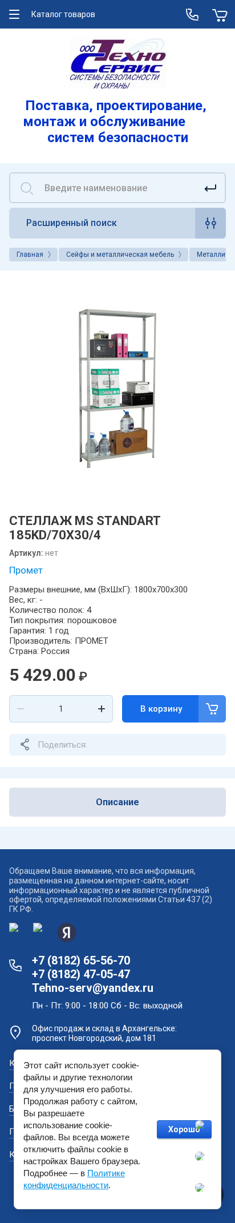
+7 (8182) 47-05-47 (81, 974)
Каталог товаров (63, 14)
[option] (117, 388)
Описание (117, 802)
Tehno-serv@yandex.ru (92, 988)
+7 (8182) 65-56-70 (81, 960)
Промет (26, 570)
